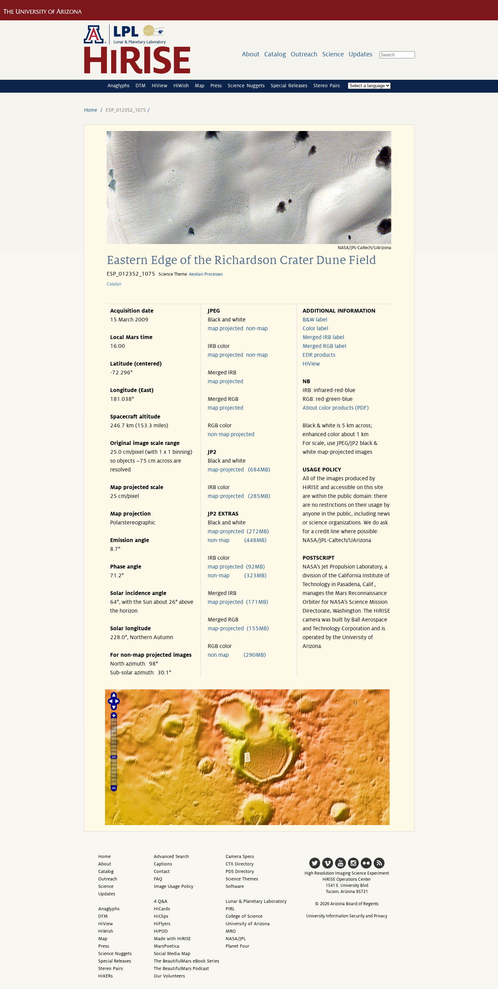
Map (199, 85)
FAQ (158, 878)
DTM (141, 85)
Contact (162, 871)
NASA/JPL (236, 938)
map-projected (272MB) (238, 531)
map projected (225, 328)
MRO (231, 931)
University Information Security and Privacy (346, 916)
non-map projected (231, 434)
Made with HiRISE (172, 938)
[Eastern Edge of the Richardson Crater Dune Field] (249, 242)
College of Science (244, 916)
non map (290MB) (237, 655)
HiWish (181, 85)
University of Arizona (248, 923)
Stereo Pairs (326, 85)
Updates (360, 54)
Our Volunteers (169, 975)
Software (235, 886)
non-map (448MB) (237, 540)
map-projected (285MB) (239, 496)
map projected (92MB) (236, 567)
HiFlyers (162, 923)
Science (333, 54)
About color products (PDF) (336, 408)
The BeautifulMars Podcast (181, 968)
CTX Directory (240, 863)
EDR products (319, 355)
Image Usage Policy (173, 886)
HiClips (161, 916)
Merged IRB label (323, 337)
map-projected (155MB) (238, 629)
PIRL (230, 908)
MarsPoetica (166, 946)
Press (216, 85)
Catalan (114, 284)
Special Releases (289, 85)
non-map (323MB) (237, 576)
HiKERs (105, 975)
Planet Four (237, 946)
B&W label (315, 320)
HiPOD (161, 931)
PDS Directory (240, 871)
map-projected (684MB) (239, 470)
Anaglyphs (118, 85)
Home (90, 110)
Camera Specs (240, 856)
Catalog (275, 54)
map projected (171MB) (238, 602)
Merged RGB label (324, 346)
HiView (159, 85)
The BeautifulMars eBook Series (186, 961)
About (251, 54)
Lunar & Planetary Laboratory (256, 901)
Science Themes (242, 878)
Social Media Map (172, 953)
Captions (163, 863)
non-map (257, 328)
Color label (315, 328)
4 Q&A (160, 901)
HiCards (162, 908)
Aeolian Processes (206, 274)
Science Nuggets (246, 85)
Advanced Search (171, 856)
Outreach (304, 54)
